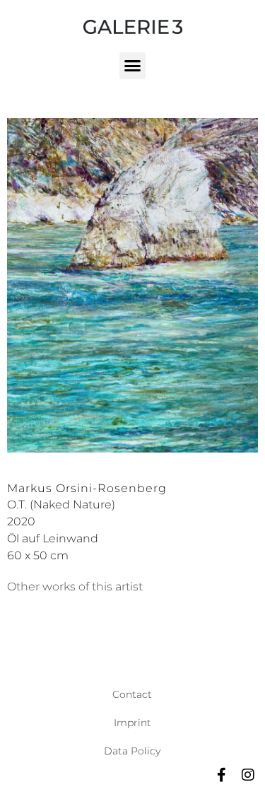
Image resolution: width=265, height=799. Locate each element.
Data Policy (132, 751)
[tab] (75, 586)
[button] (132, 65)
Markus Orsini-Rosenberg (87, 488)
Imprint (132, 722)
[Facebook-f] (221, 775)
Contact (132, 694)
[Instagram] (248, 775)
